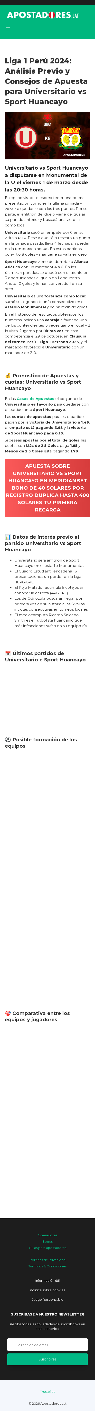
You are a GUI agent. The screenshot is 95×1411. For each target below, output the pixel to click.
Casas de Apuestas (35, 398)
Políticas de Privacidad (48, 1260)
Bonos (47, 1241)
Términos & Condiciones (47, 1266)
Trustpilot (47, 1392)
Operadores (47, 1235)
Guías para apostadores (47, 1248)
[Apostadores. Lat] (42, 14)
